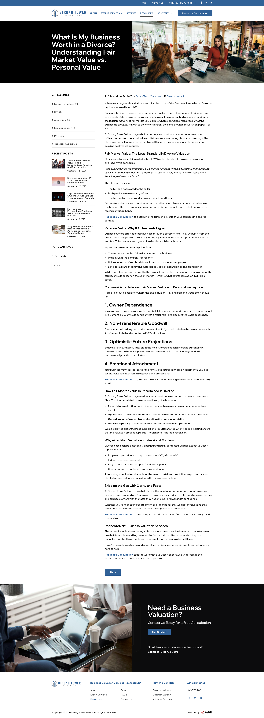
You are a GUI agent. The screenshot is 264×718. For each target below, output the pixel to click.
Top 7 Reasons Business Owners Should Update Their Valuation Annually (80, 195)
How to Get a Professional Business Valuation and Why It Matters (79, 212)
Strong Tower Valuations (148, 96)
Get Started (159, 632)
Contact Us (157, 3)
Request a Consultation (195, 13)
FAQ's (143, 3)
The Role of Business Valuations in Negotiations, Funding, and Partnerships (79, 163)
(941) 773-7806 (169, 651)
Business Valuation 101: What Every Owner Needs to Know (80, 180)
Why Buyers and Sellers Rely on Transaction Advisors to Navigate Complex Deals (80, 229)
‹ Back (112, 572)
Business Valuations (177, 96)
